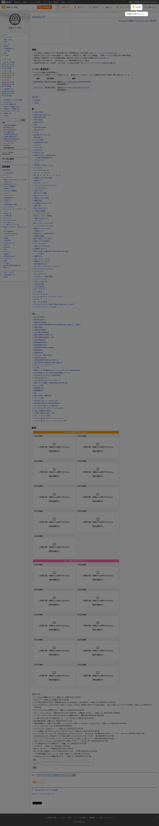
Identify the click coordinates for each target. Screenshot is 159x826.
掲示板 (138, 7)
